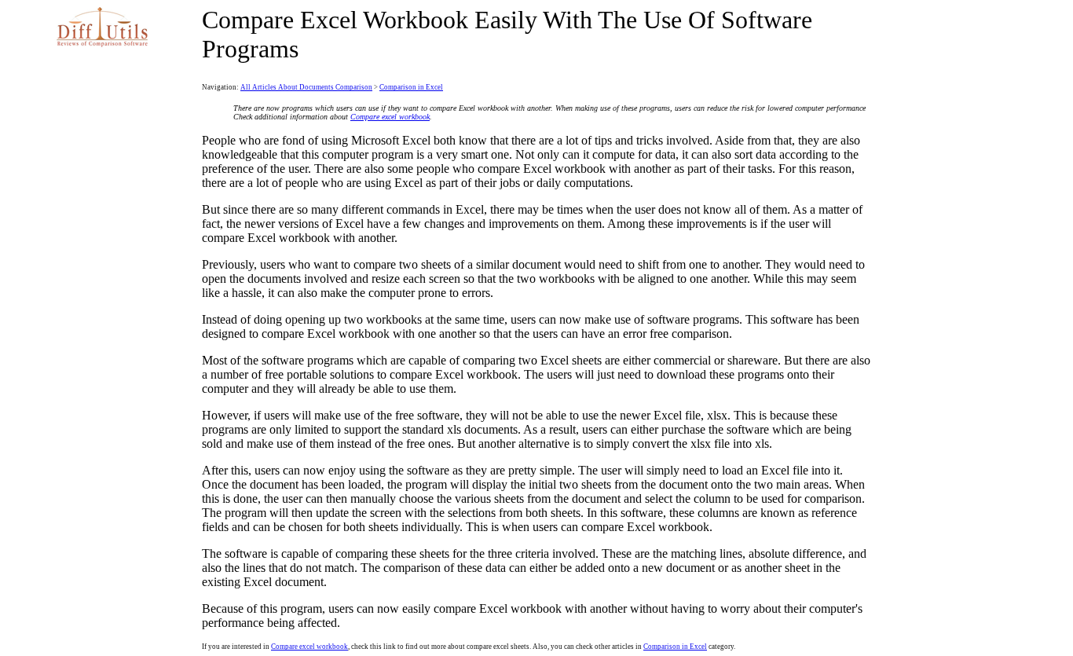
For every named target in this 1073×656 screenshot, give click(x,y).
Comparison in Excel (411, 87)
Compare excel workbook (390, 116)
